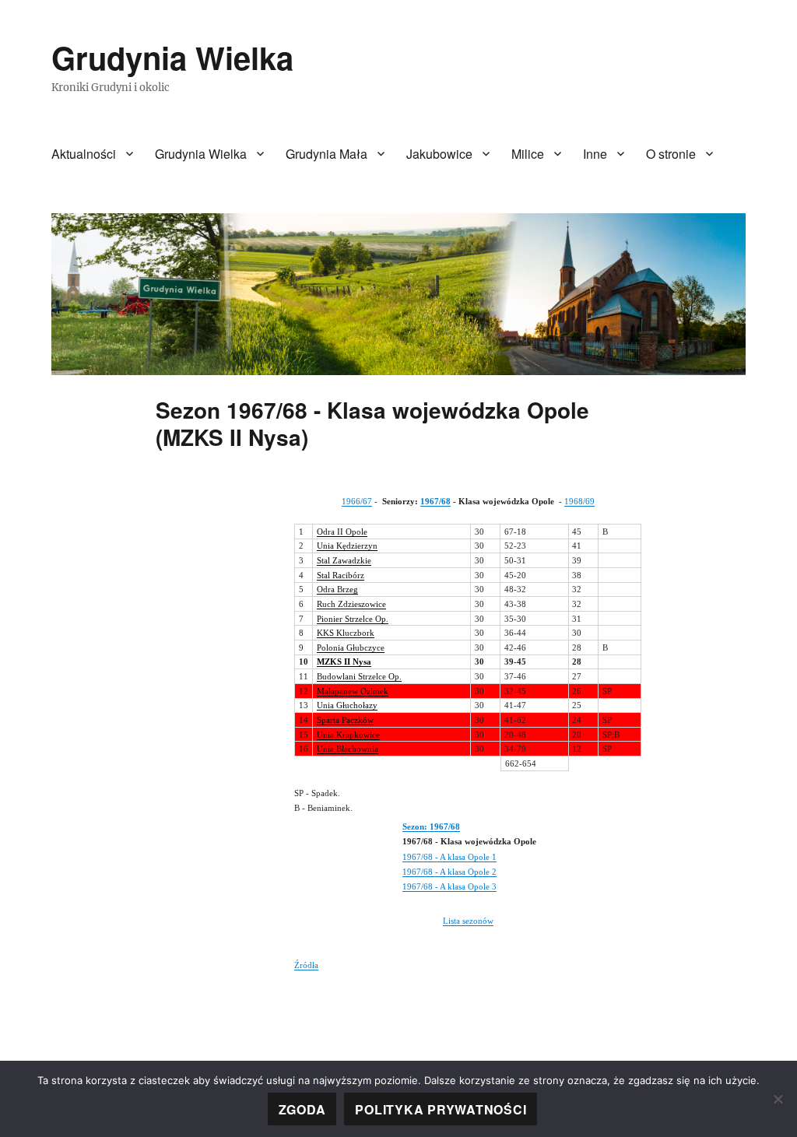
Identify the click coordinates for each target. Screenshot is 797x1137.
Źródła (306, 965)
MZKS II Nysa (344, 661)
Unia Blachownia (347, 748)
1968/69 (579, 501)
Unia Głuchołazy (347, 705)
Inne (595, 154)
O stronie (671, 154)
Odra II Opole (342, 531)
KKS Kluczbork (345, 632)
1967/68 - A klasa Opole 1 (449, 857)
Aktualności (83, 154)
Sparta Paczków (345, 720)
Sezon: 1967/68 (431, 826)
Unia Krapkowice (348, 734)
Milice (527, 154)
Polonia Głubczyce (350, 647)
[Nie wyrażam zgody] (777, 1099)
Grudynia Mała (326, 154)
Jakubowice (439, 154)
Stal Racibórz (340, 575)
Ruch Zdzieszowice (351, 604)
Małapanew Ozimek (352, 691)
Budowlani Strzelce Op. (359, 676)
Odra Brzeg (337, 589)
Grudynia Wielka (172, 57)
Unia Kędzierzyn (347, 545)
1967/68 (435, 501)
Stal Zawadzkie (344, 560)
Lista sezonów (468, 920)
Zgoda (302, 1109)
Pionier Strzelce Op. (352, 618)
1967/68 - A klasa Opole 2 (449, 871)
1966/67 (357, 501)
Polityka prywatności (440, 1109)
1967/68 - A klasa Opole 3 (449, 886)
